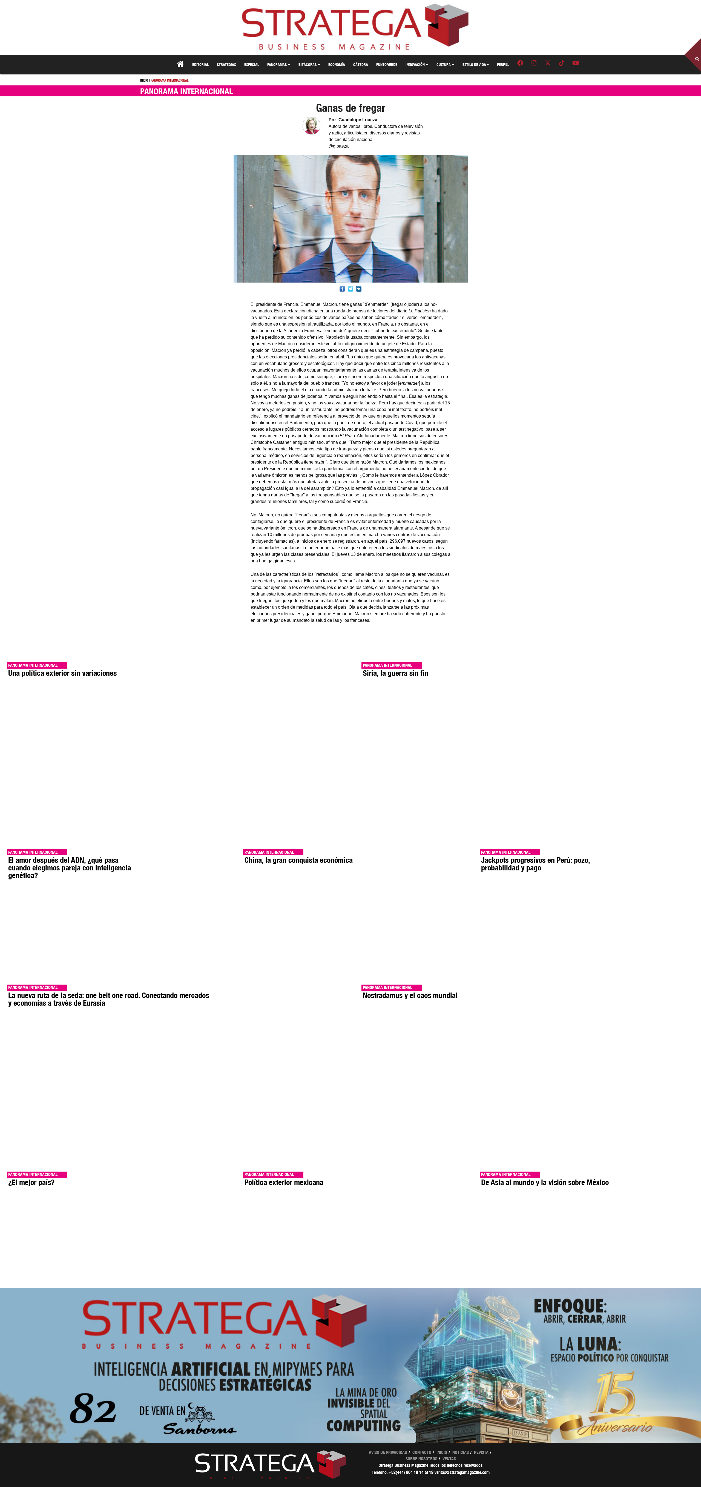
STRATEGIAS (226, 64)
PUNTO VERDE (386, 64)
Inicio (441, 1452)
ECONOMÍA (336, 64)
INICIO (144, 80)
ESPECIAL (251, 64)
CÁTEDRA (360, 64)
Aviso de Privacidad (388, 1452)
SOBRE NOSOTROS (421, 1458)
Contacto (421, 1452)
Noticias (460, 1452)
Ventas (449, 1458)
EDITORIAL (200, 64)
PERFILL (503, 64)
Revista (481, 1452)
